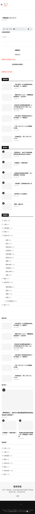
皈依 (7, 243)
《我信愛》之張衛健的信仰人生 (23, 183)
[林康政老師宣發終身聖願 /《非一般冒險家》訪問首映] (7, 175)
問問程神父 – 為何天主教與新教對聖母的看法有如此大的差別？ (23, 153)
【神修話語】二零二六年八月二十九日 (23, 137)
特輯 (5, 232)
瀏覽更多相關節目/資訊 (9, 59)
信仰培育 (6, 282)
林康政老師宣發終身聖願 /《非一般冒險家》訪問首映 (23, 174)
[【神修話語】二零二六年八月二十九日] (7, 139)
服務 (7, 261)
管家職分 (8, 268)
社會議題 (6, 228)
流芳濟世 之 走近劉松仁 (21, 194)
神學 (7, 297)
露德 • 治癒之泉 (18, 204)
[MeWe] (21, 504)
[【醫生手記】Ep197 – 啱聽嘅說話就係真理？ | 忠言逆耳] (7, 97)
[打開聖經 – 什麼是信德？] (7, 165)
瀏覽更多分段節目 (7, 72)
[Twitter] (13, 504)
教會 (5, 278)
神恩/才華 (9, 271)
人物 (5, 224)
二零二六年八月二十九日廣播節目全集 (23, 127)
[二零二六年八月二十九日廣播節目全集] (7, 128)
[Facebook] (11, 504)
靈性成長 (8, 264)
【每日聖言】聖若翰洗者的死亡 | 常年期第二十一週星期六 (23, 116)
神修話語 (5, 36)
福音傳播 (8, 254)
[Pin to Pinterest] (6, 44)
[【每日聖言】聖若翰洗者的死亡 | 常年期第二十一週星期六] (7, 118)
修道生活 (8, 257)
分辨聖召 (8, 250)
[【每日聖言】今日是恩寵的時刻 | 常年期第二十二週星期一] (7, 87)
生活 (5, 220)
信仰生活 (6, 235)
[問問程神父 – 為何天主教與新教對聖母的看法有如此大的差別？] (7, 155)
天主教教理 (10, 301)
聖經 (7, 290)
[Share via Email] (8, 44)
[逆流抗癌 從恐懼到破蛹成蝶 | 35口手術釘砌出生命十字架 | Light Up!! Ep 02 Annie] (7, 107)
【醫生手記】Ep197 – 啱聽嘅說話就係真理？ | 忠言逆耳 (23, 95)
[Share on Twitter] (4, 44)
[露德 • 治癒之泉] (7, 206)
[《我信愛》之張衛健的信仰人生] (7, 186)
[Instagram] (15, 504)
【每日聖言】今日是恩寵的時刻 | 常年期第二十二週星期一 (23, 85)
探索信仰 (8, 247)
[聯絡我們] (23, 504)
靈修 (7, 294)
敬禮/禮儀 (9, 287)
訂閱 (17, 496)
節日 (5, 305)
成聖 (7, 275)
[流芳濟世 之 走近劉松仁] (7, 196)
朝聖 (7, 240)
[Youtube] (17, 504)
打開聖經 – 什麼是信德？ (21, 163)
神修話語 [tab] (17, 54)
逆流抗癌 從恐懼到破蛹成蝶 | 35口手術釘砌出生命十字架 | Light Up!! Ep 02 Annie (23, 106)
